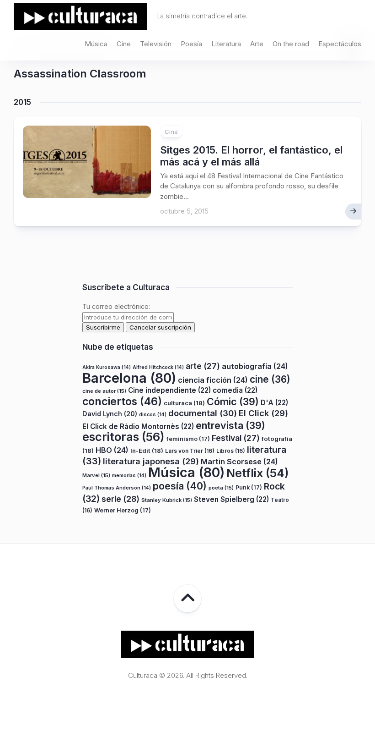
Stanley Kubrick (166, 500)
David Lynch (109, 414)
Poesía (191, 43)
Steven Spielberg (231, 499)
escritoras (123, 436)
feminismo (188, 438)
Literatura (226, 43)
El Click (263, 413)
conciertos (122, 401)
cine (270, 379)
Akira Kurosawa (106, 367)
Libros (230, 450)
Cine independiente (169, 390)
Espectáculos (339, 43)
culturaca (184, 403)
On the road (291, 43)
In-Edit (146, 450)
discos (152, 415)
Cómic (233, 401)
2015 (22, 102)
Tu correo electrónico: (116, 306)
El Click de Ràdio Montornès (138, 426)
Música (96, 43)
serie (120, 499)
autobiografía (255, 366)
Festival (236, 438)
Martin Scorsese (239, 461)
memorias (129, 475)
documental (202, 413)
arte (203, 366)
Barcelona (129, 378)
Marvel (96, 475)
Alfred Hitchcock (158, 367)
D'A (274, 402)
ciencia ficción (213, 380)
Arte (256, 43)
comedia (235, 390)
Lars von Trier (189, 450)
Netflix (257, 473)
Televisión (155, 43)
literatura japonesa (151, 461)
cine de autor (104, 391)
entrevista (230, 425)
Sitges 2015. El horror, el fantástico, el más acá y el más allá (251, 156)
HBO (112, 450)
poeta (221, 487)
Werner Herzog (122, 510)
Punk (249, 487)
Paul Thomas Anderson (116, 488)
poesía (180, 486)
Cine (124, 43)
